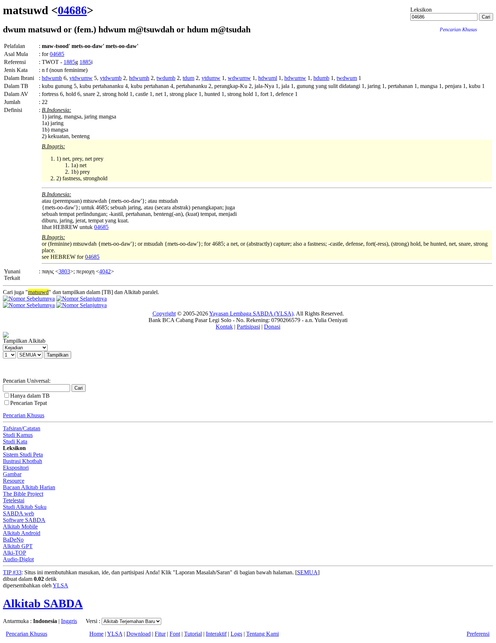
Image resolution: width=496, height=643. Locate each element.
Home (96, 634)
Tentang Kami (262, 634)
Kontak (224, 326)
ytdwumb (111, 78)
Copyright (164, 313)
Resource (13, 481)
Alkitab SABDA (43, 603)
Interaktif (216, 634)
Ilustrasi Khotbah (22, 461)
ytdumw (211, 78)
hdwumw (295, 78)
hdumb (321, 78)
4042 (105, 271)
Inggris (69, 621)
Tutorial (193, 634)
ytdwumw (81, 78)
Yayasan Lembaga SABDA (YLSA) (251, 313)
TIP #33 (12, 572)
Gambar (12, 474)
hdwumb (52, 78)
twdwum (347, 78)
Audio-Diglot (18, 559)
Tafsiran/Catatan (21, 428)
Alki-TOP (14, 553)
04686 (72, 10)
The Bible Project (23, 494)
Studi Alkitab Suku (24, 507)
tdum (188, 78)
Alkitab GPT (18, 546)
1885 (69, 62)
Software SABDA (24, 520)
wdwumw (239, 78)
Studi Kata (15, 441)
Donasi (272, 326)
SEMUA (307, 572)
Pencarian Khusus (23, 415)
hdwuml (267, 78)
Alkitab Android (21, 533)
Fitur (160, 634)
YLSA (60, 585)
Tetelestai (13, 500)
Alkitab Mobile (20, 526)
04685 (57, 54)
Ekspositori (16, 468)
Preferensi (478, 634)
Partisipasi (248, 326)
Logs (236, 634)
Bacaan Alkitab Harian (29, 487)
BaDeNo (13, 539)
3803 (64, 271)
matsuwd (38, 292)
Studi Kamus (18, 435)
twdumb (165, 78)
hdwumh (139, 78)
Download (138, 634)
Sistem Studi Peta (23, 454)
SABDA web (18, 513)
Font (175, 634)
